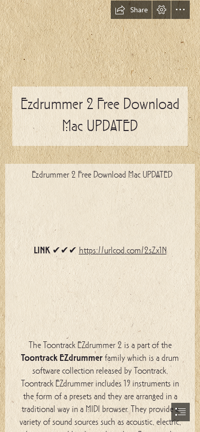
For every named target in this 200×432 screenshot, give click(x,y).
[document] (100, 216)
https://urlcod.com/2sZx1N (123, 251)
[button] (131, 10)
